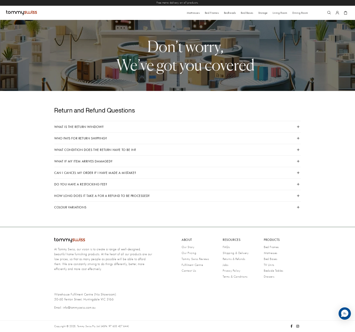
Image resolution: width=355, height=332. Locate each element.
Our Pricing (189, 253)
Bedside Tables (273, 271)
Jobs (225, 265)
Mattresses (270, 253)
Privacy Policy (231, 271)
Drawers (269, 277)
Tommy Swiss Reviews (195, 259)
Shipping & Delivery (235, 253)
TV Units (269, 265)
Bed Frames (271, 247)
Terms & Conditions (235, 277)
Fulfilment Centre (192, 265)
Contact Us (189, 271)
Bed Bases (270, 259)
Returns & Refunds (234, 259)
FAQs (226, 247)
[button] (211, 13)
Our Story (188, 247)
